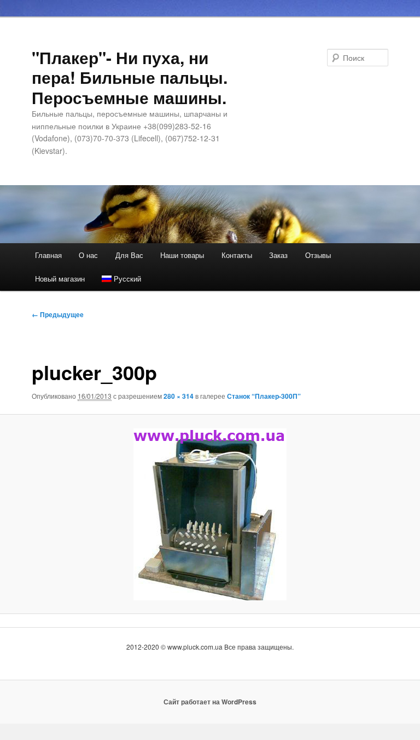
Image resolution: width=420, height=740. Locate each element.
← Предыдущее (58, 314)
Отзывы (318, 255)
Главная (48, 255)
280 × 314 (179, 396)
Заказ (278, 255)
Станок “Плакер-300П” (264, 396)
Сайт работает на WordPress (210, 702)
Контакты (236, 255)
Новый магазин (60, 278)
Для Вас (129, 255)
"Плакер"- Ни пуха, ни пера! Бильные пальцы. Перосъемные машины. (130, 77)
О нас (88, 255)
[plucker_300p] (210, 514)
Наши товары (182, 255)
